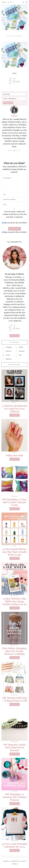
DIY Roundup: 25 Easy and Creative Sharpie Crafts (14, 502)
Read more (14, 415)
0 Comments (18, 36)
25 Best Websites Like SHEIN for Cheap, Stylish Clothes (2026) (14, 601)
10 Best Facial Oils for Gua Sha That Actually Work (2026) (14, 551)
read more (14, 335)
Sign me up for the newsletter (15, 222)
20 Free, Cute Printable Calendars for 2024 (14, 845)
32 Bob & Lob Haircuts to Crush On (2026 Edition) (14, 408)
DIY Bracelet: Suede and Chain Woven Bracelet (14, 747)
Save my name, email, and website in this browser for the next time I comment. (14, 214)
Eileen (14, 115)
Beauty (14, 402)
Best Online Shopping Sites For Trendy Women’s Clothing (14, 651)
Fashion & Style (14, 595)
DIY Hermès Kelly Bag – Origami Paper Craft (14, 699)
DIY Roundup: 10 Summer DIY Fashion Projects (14, 797)
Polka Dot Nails (14, 455)
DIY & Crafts (14, 496)
